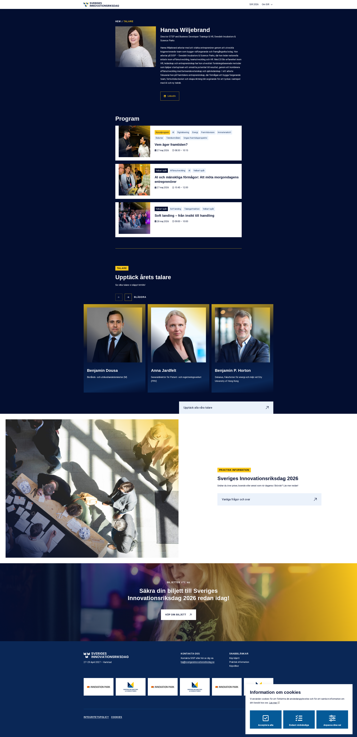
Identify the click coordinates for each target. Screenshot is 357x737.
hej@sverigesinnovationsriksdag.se (197, 662)
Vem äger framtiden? (171, 144)
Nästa (128, 297)
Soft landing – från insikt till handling (184, 215)
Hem (118, 21)
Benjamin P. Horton (233, 370)
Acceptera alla (265, 725)
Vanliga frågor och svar (236, 499)
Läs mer (273, 702)
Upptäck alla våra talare (198, 407)
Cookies (116, 717)
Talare (128, 21)
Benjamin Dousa (102, 370)
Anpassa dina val (332, 725)
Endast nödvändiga (299, 725)
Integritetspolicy (96, 717)
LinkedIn (171, 96)
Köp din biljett (175, 614)
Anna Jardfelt (163, 370)
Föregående (118, 297)
